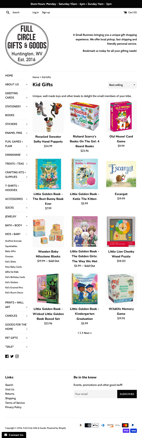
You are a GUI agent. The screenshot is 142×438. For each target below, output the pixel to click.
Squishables (11, 246)
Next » (88, 333)
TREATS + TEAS (16, 163)
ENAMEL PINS (16, 133)
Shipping (10, 398)
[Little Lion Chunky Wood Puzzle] (121, 231)
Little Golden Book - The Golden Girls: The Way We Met (84, 256)
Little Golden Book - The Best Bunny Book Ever (48, 199)
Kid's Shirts (10, 261)
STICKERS (16, 124)
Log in (36, 12)
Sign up (46, 12)
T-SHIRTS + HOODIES (12, 188)
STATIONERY (16, 106)
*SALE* (16, 346)
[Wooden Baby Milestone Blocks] (48, 231)
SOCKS (16, 207)
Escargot (121, 194)
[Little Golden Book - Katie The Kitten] (84, 174)
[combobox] (21, 12)
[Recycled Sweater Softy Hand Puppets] (48, 116)
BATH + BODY (16, 225)
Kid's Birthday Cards (15, 277)
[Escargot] (121, 174)
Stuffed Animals (13, 241)
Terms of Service (15, 402)
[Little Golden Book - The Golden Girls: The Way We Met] (84, 231)
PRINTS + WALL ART (16, 305)
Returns (9, 393)
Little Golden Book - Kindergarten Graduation (84, 314)
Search (9, 385)
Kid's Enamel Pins (14, 287)
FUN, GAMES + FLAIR (16, 144)
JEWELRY (16, 216)
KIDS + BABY (16, 234)
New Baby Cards (13, 266)
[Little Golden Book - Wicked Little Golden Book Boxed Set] (48, 289)
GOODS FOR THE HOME (16, 327)
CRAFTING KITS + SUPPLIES (16, 175)
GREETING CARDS (16, 95)
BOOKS (9, 115)
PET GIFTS (16, 337)
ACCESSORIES (16, 199)
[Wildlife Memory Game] (121, 289)
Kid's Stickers (11, 282)
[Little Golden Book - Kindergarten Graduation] (84, 289)
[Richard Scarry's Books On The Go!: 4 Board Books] (84, 116)
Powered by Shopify (56, 428)
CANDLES (16, 315)
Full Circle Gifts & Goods (34, 428)
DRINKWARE (16, 154)
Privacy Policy (13, 407)
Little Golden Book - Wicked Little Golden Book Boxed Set (48, 314)
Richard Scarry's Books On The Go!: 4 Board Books (84, 141)
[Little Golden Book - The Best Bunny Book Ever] (48, 174)
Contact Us (15, 434)
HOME (9, 75)
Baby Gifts (10, 251)
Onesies (9, 256)
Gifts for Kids (12, 271)
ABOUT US (16, 84)
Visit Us (9, 389)
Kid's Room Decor (14, 292)
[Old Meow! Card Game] (121, 116)
